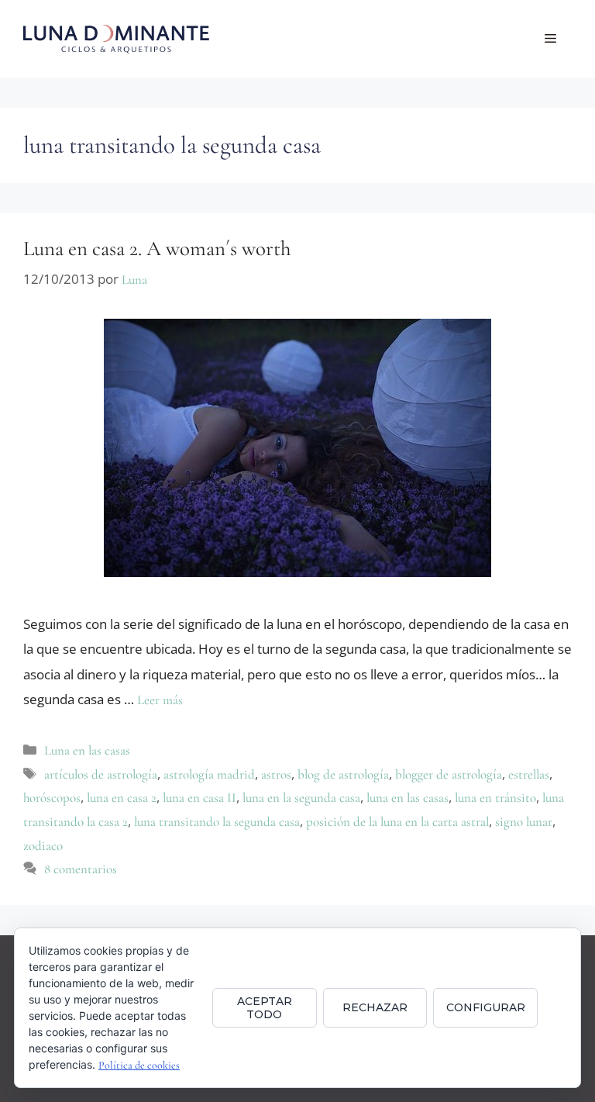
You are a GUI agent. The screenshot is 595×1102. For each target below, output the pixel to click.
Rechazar (375, 1007)
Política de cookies (139, 1065)
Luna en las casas (87, 750)
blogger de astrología (448, 774)
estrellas (528, 774)
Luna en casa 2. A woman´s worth (157, 248)
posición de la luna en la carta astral (397, 822)
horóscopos (52, 797)
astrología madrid (209, 774)
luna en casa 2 (121, 797)
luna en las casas (407, 797)
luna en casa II (199, 797)
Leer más (160, 700)
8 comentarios (80, 869)
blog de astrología (343, 774)
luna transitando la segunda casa (217, 822)
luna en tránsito (495, 797)
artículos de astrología (100, 774)
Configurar (485, 1007)
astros (276, 774)
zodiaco (43, 846)
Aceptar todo (264, 1007)
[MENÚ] (550, 39)
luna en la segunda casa (301, 797)
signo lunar (523, 822)
